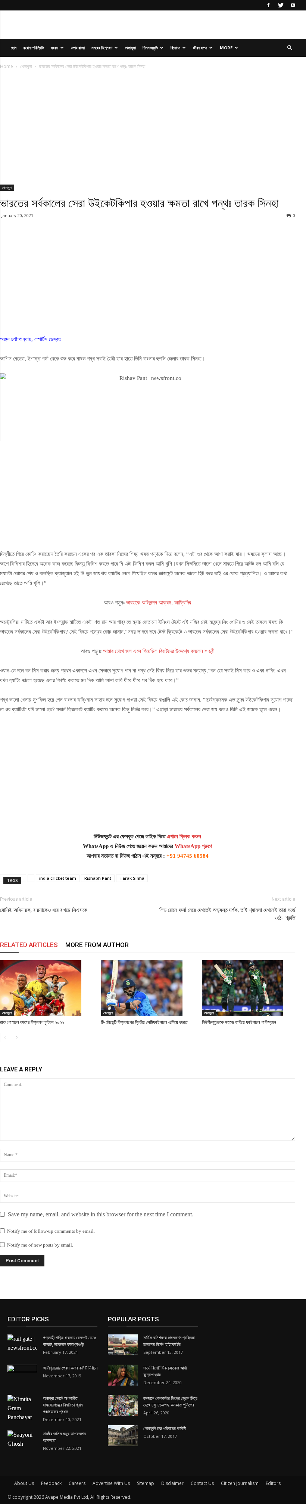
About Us (24, 1483)
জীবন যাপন (200, 47)
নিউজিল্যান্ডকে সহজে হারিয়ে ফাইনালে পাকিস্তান (239, 1022)
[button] (290, 48)
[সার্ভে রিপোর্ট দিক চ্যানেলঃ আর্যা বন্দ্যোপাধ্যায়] (123, 1375)
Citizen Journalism (240, 1483)
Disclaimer (172, 1483)
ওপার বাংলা (78, 47)
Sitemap (145, 1483)
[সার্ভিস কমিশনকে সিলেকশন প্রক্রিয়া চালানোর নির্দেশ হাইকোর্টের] (123, 1344)
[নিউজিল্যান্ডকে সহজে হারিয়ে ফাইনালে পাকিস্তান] (248, 988)
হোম (13, 47)
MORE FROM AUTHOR (97, 944)
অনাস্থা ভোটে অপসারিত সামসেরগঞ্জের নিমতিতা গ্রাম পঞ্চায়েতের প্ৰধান (63, 1405)
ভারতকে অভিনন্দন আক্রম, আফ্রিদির (158, 603)
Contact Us (202, 1483)
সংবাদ (54, 47)
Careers (77, 1483)
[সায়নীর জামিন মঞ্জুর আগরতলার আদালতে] (22, 1440)
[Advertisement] (147, 129)
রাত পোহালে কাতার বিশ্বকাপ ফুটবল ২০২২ (32, 1022)
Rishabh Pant (97, 878)
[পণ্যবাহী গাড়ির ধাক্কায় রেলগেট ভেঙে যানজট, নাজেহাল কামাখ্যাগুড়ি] (22, 1344)
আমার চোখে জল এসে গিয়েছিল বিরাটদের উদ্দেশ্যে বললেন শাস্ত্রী (158, 651)
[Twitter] (280, 5)
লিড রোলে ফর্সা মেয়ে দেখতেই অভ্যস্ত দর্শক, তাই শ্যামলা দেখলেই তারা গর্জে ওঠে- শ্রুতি (227, 914)
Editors (273, 1483)
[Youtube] (293, 5)
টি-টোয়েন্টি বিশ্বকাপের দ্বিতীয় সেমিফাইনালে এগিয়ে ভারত (144, 1022)
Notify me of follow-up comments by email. (51, 1231)
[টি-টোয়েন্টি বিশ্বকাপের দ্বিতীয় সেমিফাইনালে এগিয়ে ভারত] (147, 988)
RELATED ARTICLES (29, 944)
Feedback (51, 1483)
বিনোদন (175, 47)
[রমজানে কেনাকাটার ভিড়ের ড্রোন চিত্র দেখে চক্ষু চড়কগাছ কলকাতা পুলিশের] (123, 1405)
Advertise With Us (111, 1483)
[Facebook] (268, 5)
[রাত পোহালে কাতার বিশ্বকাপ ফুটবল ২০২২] (46, 988)
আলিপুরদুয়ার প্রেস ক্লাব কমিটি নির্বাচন (70, 1368)
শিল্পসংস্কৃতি (150, 47)
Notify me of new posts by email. (40, 1245)
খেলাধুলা (130, 47)
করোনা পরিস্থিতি (33, 47)
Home (6, 66)
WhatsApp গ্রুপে (193, 846)
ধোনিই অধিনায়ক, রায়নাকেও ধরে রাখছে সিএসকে (43, 910)
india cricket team (57, 878)
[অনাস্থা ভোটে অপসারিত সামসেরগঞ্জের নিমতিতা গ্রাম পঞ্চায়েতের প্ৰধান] (22, 1408)
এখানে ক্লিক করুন (184, 836)
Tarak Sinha (131, 878)
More (226, 47)
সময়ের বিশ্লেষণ (101, 47)
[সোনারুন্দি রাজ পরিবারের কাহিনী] (123, 1435)
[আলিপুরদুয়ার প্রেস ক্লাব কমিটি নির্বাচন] (22, 1375)
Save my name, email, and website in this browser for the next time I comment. (100, 1214)
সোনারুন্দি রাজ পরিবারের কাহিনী (164, 1428)
